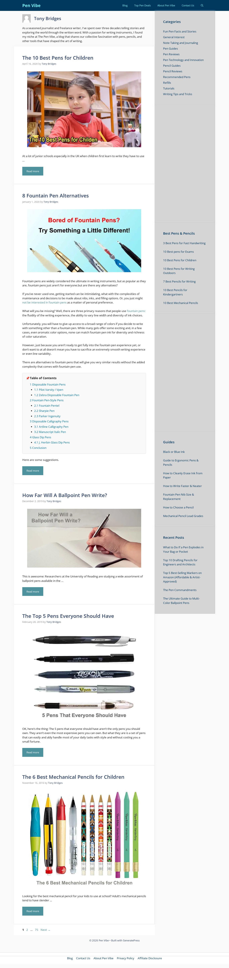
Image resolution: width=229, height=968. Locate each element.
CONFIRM (91, 529)
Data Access (114, 541)
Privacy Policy (133, 541)
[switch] (156, 479)
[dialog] (114, 484)
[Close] (172, 426)
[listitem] (114, 472)
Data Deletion (95, 541)
